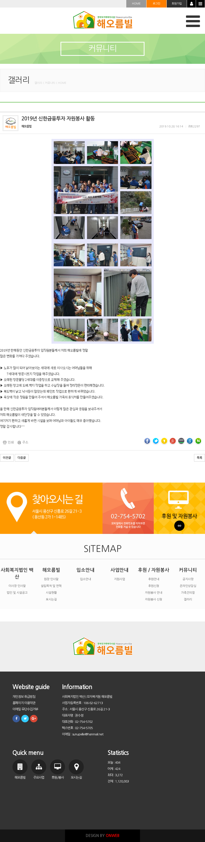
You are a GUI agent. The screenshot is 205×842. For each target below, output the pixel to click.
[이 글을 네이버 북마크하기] (198, 441)
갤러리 (188, 599)
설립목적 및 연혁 (51, 585)
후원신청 (153, 585)
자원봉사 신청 (153, 599)
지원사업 (119, 579)
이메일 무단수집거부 (25, 709)
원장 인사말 (51, 579)
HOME (136, 3)
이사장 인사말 (17, 585)
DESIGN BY (103, 835)
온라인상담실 (188, 585)
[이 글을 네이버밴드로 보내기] (181, 441)
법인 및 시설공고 (17, 592)
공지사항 (188, 579)
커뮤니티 (188, 570)
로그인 (156, 3)
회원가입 (177, 3)
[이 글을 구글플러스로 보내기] (172, 441)
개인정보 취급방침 (23, 696)
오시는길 (51, 599)
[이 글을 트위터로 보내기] (156, 441)
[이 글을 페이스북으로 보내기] (147, 441)
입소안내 (85, 570)
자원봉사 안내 (153, 592)
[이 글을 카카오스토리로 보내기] (164, 441)
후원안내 (153, 579)
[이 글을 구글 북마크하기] (190, 441)
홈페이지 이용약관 (23, 703)
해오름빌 (51, 570)
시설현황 (51, 592)
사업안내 (119, 570)
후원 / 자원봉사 (153, 570)
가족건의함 (188, 592)
